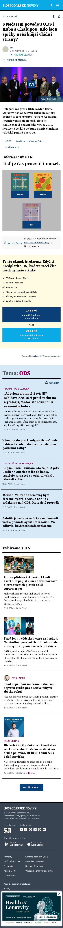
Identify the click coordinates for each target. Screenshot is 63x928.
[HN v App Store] (35, 844)
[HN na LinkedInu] (35, 829)
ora (11, 47)
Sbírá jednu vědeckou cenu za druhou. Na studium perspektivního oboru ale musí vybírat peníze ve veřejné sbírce (31, 642)
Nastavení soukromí (34, 866)
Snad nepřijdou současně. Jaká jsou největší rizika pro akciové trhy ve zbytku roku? (29, 688)
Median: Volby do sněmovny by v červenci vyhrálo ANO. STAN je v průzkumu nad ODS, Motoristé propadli (30, 499)
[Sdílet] (53, 16)
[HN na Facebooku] (25, 829)
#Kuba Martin (12, 147)
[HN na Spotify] (39, 829)
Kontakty (8, 857)
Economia (8, 866)
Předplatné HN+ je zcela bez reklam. (45, 356)
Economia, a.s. (23, 813)
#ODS (8, 141)
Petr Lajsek (18, 678)
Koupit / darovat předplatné (17, 884)
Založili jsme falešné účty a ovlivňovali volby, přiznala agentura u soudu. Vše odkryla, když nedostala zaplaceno (30, 522)
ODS (24, 373)
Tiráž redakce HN (12, 861)
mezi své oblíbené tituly (36, 242)
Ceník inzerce (10, 876)
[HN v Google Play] (14, 844)
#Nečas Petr (35, 141)
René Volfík (51, 99)
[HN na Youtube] (44, 829)
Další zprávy (31, 787)
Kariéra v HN (10, 871)
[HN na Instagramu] (30, 829)
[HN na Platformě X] (21, 829)
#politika (20, 141)
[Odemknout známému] (59, 16)
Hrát (20, 194)
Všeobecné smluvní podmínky (39, 871)
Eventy (7, 889)
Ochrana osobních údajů (36, 857)
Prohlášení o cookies (34, 861)
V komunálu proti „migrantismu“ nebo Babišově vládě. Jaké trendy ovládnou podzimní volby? (30, 444)
